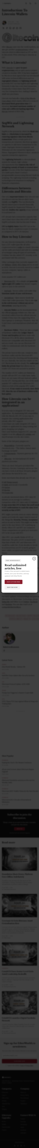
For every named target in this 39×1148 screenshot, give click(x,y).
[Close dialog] (34, 558)
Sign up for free (13, 582)
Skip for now (12, 587)
